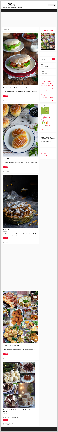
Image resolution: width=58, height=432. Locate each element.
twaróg (48, 99)
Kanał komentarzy (44, 155)
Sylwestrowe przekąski (11, 345)
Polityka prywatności (40, 10)
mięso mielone (50, 90)
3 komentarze (7, 171)
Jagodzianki (7, 158)
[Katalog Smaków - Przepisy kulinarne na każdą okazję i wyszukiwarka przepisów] (48, 118)
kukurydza (51, 87)
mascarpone (46, 90)
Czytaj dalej (6, 95)
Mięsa (27, 10)
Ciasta (3, 10)
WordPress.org (43, 156)
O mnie (32, 10)
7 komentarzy (7, 424)
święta (52, 100)
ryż (47, 97)
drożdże (42, 83)
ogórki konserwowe (43, 94)
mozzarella (43, 92)
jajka (49, 85)
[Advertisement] (28, 19)
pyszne (46, 97)
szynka (46, 99)
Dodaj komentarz (7, 100)
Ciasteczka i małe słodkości (9, 241)
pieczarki (43, 95)
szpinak (44, 99)
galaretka (42, 85)
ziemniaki (51, 99)
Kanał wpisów (43, 153)
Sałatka (49, 97)
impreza (45, 85)
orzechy (47, 94)
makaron (48, 88)
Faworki (6, 229)
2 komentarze (7, 358)
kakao (50, 85)
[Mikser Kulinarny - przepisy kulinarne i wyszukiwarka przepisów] (45, 113)
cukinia (42, 81)
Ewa (6, 89)
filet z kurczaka (47, 83)
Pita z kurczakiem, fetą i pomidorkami (16, 87)
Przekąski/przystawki (19, 10)
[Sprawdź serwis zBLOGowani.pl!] (48, 125)
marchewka (51, 88)
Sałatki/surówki (10, 10)
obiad (51, 92)
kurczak (42, 88)
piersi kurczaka (48, 95)
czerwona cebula (50, 81)
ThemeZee (15, 429)
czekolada (45, 81)
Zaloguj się (43, 151)
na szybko (48, 92)
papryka (51, 94)
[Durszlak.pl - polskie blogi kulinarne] (44, 114)
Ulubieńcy (47, 10)
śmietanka (46, 100)
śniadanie (49, 100)
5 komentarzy (7, 242)
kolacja (48, 87)
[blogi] (42, 120)
